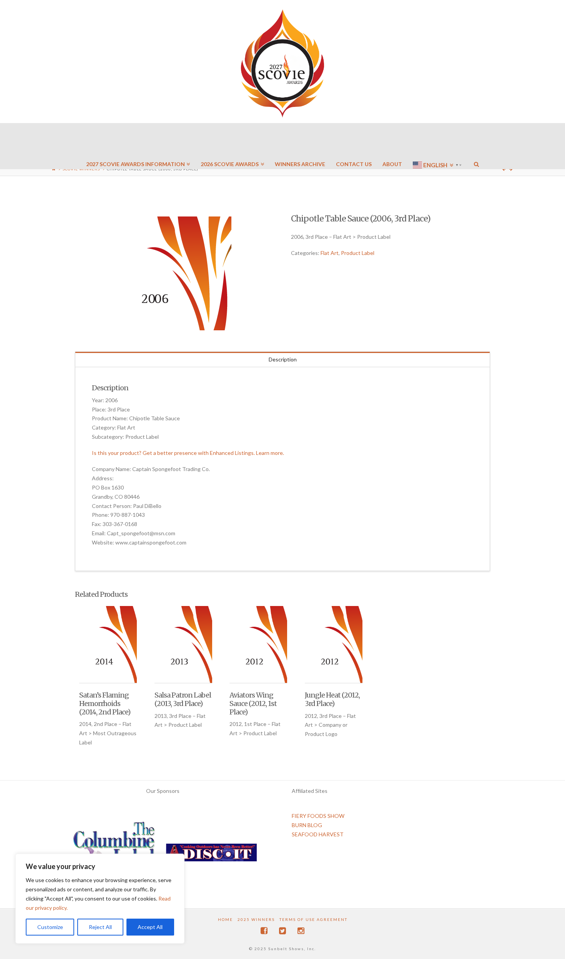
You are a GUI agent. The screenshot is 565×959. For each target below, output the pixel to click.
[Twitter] (282, 931)
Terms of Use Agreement (313, 919)
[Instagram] (300, 931)
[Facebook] (264, 931)
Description (283, 359)
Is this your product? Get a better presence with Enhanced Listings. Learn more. (188, 453)
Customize (50, 927)
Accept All (150, 927)
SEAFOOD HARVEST (318, 834)
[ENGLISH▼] (438, 142)
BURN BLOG (307, 825)
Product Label (357, 253)
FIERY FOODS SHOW (318, 815)
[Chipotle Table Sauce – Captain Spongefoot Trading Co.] (174, 273)
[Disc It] (211, 855)
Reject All (100, 927)
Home (225, 919)
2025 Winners (256, 919)
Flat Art (330, 253)
